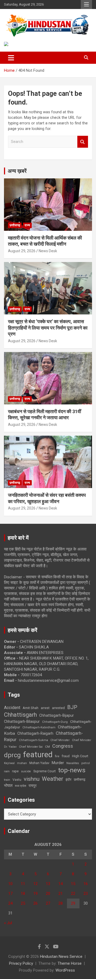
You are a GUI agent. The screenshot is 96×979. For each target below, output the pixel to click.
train (7, 780)
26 (35, 903)
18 (23, 893)
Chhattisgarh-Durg (55, 722)
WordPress (65, 970)
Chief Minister (60, 740)
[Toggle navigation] (11, 58)
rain (7, 771)
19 (35, 893)
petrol (85, 763)
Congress (62, 746)
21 (60, 893)
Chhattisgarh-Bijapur (56, 715)
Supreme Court (44, 771)
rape (15, 771)
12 (35, 883)
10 (10, 883)
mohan (22, 763)
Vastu (17, 780)
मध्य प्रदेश (20, 786)
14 (60, 883)
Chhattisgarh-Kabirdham (38, 727)
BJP (72, 707)
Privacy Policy (21, 963)
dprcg (12, 755)
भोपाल (8, 785)
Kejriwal (9, 763)
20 (48, 893)
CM (47, 746)
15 (73, 883)
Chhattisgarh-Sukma (33, 740)
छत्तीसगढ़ (79, 780)
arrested (58, 708)
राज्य (27, 225)
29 (73, 903)
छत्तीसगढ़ (15, 225)
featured (38, 754)
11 (23, 883)
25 (23, 903)
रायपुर (33, 785)
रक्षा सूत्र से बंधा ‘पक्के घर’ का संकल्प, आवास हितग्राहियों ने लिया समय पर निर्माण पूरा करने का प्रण (47, 328)
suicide (26, 771)
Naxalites (72, 763)
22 (73, 893)
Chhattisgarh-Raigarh (35, 733)
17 (10, 893)
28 (60, 903)
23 (85, 893)
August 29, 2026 (21, 251)
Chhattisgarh (20, 714)
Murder (58, 762)
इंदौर (68, 780)
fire (57, 756)
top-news (72, 770)
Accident (12, 707)
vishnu (31, 779)
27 (48, 903)
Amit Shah (30, 708)
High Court (80, 756)
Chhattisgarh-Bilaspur (22, 721)
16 (85, 883)
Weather (52, 778)
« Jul (8, 923)
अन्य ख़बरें (17, 171)
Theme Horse (70, 963)
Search (82, 142)
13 (48, 883)
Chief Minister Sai (31, 746)
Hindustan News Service (61, 956)
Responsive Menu (86, 4)
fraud (66, 756)
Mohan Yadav (39, 763)
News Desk (48, 251)
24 (10, 903)
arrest (45, 708)
